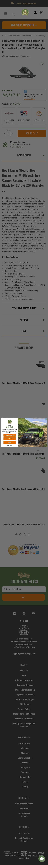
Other (9, 442)
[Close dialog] (46, 419)
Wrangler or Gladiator (9, 435)
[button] (41, 858)
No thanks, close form (9, 445)
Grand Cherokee (9, 438)
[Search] (12, 13)
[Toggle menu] (5, 13)
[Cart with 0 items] (42, 12)
